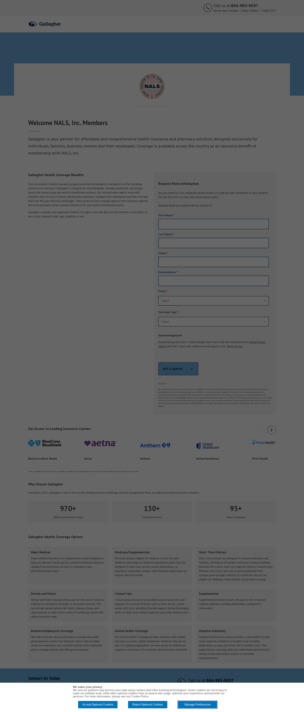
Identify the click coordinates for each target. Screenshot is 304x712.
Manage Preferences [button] (198, 704)
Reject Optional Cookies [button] (147, 704)
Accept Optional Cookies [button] (97, 704)
